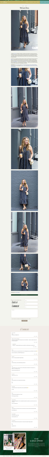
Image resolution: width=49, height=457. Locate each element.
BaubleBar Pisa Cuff (29, 65)
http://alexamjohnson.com (15, 416)
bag (35, 47)
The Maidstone (15, 61)
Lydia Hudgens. (17, 292)
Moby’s (12, 59)
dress (33, 47)
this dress (14, 53)
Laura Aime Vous (16, 403)
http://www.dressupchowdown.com (16, 370)
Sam (12, 382)
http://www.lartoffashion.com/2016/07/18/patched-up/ (18, 352)
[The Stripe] (5, 2)
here (25, 61)
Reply (36, 336)
